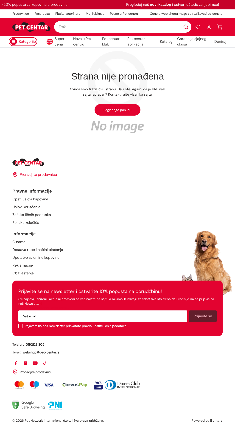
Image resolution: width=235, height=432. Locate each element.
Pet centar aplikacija (136, 41)
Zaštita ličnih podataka (31, 214)
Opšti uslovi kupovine (30, 199)
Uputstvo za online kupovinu (35, 257)
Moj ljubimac (95, 13)
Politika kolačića (25, 222)
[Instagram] (25, 363)
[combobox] (122, 27)
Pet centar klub (111, 41)
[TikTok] (45, 363)
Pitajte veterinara (67, 13)
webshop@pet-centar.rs (41, 352)
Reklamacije (22, 265)
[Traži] (186, 27)
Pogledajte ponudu (117, 110)
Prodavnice (20, 13)
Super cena (59, 41)
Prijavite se (203, 316)
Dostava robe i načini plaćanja (37, 249)
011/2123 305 (35, 344)
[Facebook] (16, 363)
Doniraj (220, 41)
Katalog (166, 41)
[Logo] (31, 27)
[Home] (117, 162)
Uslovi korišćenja (26, 207)
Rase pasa (42, 13)
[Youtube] (35, 363)
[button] (198, 27)
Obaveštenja (23, 273)
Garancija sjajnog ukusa (191, 41)
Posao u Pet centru (124, 13)
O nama (18, 241)
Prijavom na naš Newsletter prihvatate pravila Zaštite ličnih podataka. (76, 326)
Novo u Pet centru (82, 41)
